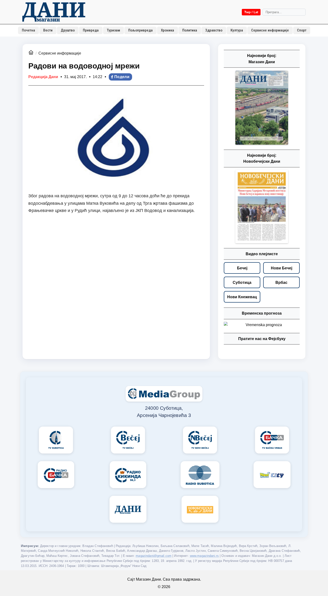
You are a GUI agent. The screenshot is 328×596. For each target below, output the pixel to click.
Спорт (301, 30)
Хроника (167, 30)
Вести (48, 30)
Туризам (113, 30)
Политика (189, 30)
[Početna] (53, 12)
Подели (121, 77)
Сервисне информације (270, 30)
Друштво (68, 30)
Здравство (213, 30)
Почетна (28, 30)
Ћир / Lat (251, 12)
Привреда (91, 30)
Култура (237, 30)
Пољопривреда (140, 30)
